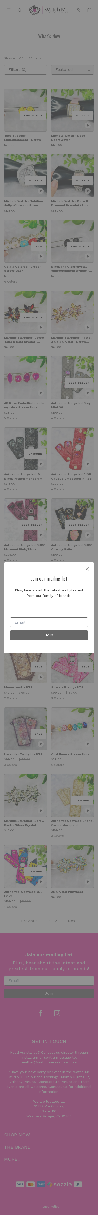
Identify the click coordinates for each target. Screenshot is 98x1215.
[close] (87, 568)
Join (49, 635)
